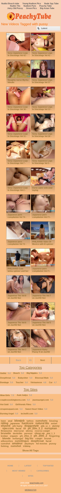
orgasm (14, 436)
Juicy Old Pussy (15, 8)
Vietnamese (38, 382)
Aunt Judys (24, 395)
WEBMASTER (30, 490)
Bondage (6, 382)
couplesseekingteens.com (15, 400)
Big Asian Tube (47, 8)
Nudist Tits (15, 6)
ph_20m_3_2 (35, 428)
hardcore (27, 423)
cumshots (41, 420)
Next (42, 360)
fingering (54, 436)
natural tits (42, 423)
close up (40, 433)
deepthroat (37, 440)
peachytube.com (36, 483)
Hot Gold (6, 404)
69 (24, 428)
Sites (30, 476)
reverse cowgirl (42, 431)
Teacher (22, 382)
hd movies (41, 443)
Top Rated (48, 466)
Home (10, 466)
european (51, 428)
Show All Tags (30, 450)
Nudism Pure (30, 6)
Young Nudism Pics (31, 3)
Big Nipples (34, 373)
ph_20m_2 (40, 435)
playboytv (29, 443)
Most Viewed (18, 471)
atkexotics (7, 441)
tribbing (26, 446)
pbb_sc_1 (45, 426)
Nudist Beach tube (10, 3)
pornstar (28, 433)
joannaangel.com (43, 400)
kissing (53, 420)
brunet (47, 438)
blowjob (19, 420)
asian (54, 423)
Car (53, 382)
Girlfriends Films (25, 404)
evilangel (18, 438)
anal (10, 421)
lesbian (4, 436)
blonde (6, 438)
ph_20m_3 (26, 436)
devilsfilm (17, 433)
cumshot (16, 446)
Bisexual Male (44, 378)
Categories (43, 471)
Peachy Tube (45, 6)
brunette (6, 433)
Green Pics (31, 8)
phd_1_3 (51, 433)
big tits (29, 438)
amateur (17, 443)
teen (3, 420)
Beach (18, 373)
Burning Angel (9, 413)
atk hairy (17, 426)
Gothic (5, 373)
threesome (6, 431)
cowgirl (38, 438)
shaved (5, 425)
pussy (55, 425)
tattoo (30, 420)
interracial (19, 431)
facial (18, 428)
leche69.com (29, 413)
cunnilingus (22, 440)
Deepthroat (7, 378)
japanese (15, 423)
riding (4, 423)
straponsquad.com (11, 409)
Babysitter (25, 378)
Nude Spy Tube (51, 3)
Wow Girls (7, 395)
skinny (29, 431)
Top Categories (30, 367)
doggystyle (31, 425)
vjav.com (8, 428)
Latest (28, 466)
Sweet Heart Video (36, 409)
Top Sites (30, 389)
